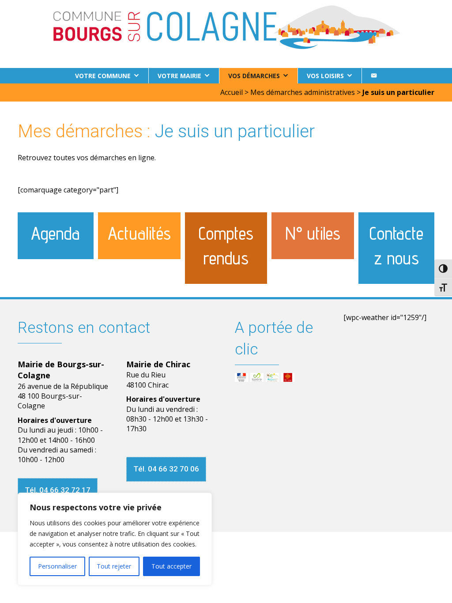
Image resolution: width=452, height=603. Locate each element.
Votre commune (103, 76)
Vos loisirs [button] (325, 76)
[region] (115, 539)
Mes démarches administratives (302, 92)
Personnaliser (57, 566)
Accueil (231, 92)
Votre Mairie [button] (179, 76)
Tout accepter (171, 566)
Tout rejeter (114, 566)
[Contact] (374, 75)
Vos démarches (254, 76)
